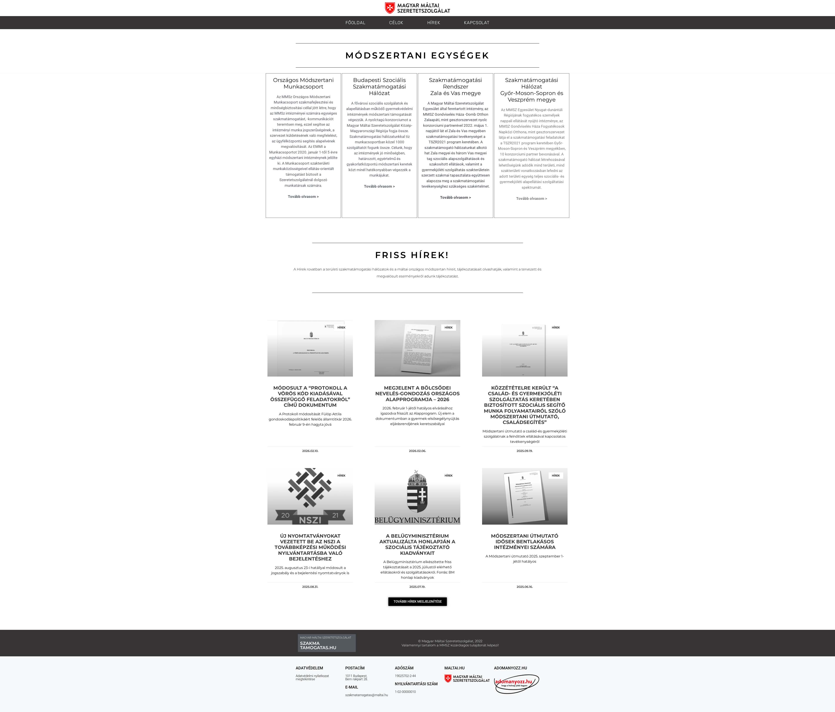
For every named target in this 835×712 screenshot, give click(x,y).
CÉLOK (396, 22)
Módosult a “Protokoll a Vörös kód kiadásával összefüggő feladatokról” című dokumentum (310, 396)
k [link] (500, 269)
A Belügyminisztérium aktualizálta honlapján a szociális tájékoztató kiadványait (417, 544)
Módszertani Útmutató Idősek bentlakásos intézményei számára (524, 541)
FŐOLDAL (355, 22)
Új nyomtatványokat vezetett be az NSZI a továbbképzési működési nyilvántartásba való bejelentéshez (310, 547)
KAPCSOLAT (476, 22)
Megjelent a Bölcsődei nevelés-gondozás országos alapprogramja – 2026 (417, 393)
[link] (500, 269)
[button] (417, 601)
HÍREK (433, 22)
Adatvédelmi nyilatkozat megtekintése (312, 677)
